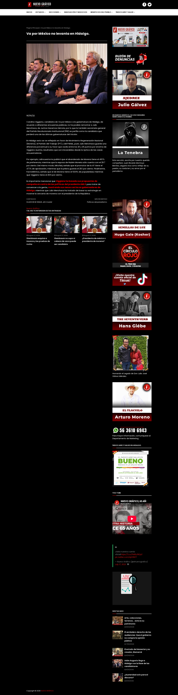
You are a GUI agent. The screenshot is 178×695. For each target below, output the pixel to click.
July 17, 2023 (120, 564)
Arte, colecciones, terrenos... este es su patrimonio (134, 621)
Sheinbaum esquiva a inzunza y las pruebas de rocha (38, 241)
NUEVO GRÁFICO (47, 691)
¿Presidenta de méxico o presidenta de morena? (94, 239)
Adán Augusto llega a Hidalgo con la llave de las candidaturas (136, 663)
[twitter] (150, 4)
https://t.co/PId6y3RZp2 (131, 554)
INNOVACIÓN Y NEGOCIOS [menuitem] (75, 12)
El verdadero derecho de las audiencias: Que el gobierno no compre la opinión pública (137, 636)
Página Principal (32, 28)
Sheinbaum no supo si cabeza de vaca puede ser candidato (65, 241)
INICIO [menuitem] (29, 12)
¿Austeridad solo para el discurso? (136, 676)
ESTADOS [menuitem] (40, 12)
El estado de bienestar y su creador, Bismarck (137, 650)
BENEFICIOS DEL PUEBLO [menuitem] (101, 12)
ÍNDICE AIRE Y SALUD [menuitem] (124, 12)
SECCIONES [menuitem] (54, 12)
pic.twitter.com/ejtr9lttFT (126, 557)
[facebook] (144, 4)
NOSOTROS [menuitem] (33, 18)
